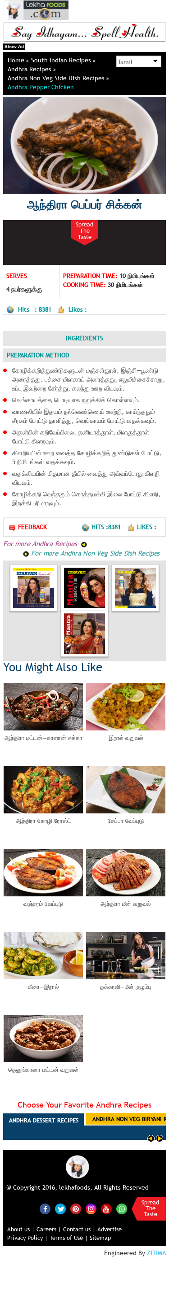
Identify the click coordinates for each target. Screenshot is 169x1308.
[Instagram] (91, 1208)
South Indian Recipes (62, 60)
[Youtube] (106, 1209)
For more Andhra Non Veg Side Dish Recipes (94, 552)
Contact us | (79, 1229)
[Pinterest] (75, 1209)
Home (17, 60)
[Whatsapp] (121, 1209)
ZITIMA (156, 1253)
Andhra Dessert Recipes (43, 1120)
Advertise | (112, 1229)
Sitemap (100, 1238)
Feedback (32, 527)
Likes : (146, 527)
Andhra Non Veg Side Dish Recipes (57, 78)
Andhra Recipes (30, 69)
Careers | (49, 1229)
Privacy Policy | (27, 1238)
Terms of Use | (69, 1238)
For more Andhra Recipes (41, 543)
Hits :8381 (107, 527)
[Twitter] (60, 1209)
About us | (21, 1229)
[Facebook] (45, 1209)
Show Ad (14, 46)
